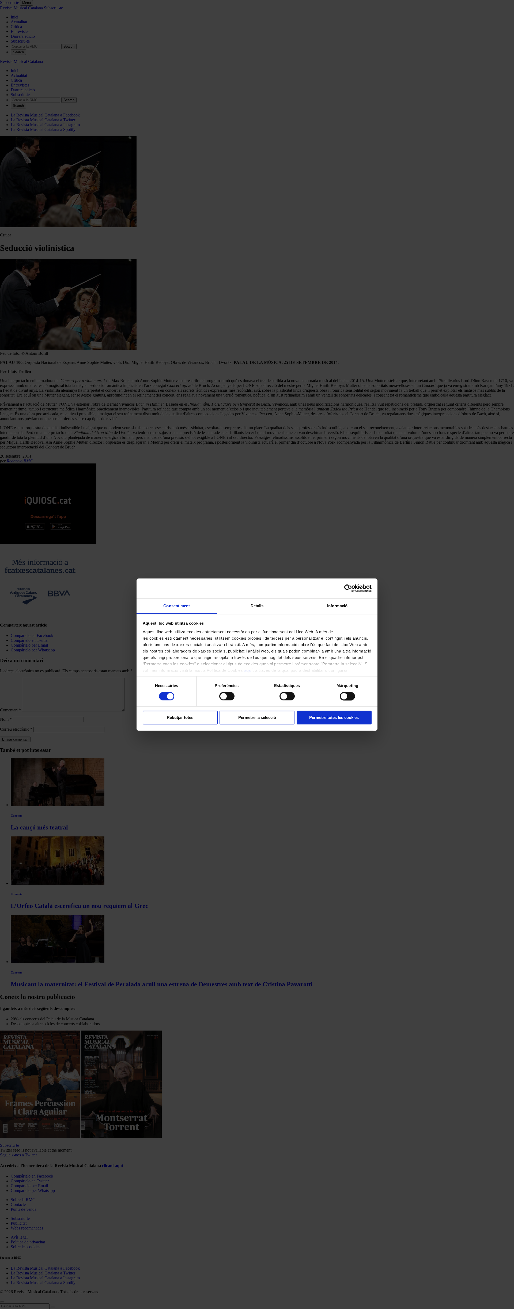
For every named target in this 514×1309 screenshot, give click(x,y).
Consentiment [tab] (176, 605)
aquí (248, 670)
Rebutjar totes (180, 717)
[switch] (227, 696)
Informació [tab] (337, 605)
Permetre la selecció (257, 717)
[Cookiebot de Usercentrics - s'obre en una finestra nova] (348, 588)
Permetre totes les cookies (334, 717)
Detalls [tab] (257, 605)
